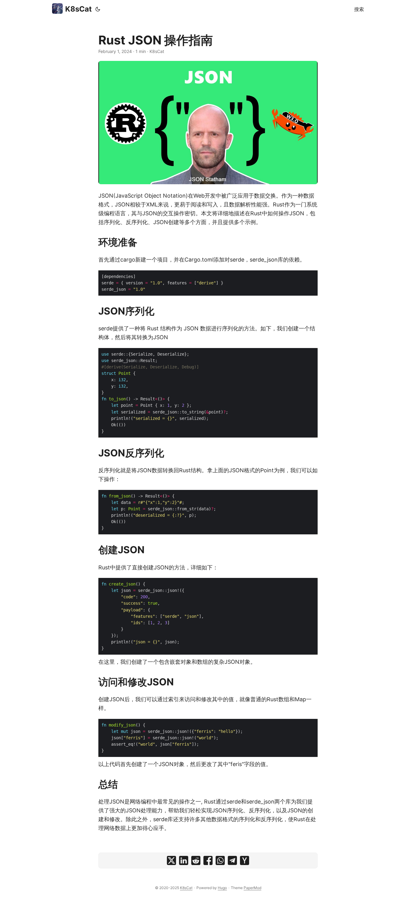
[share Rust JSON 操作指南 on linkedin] (183, 860)
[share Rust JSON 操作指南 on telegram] (232, 860)
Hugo (222, 887)
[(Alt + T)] (97, 9)
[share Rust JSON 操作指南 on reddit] (195, 860)
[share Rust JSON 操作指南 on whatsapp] (220, 860)
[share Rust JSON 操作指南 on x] (171, 860)
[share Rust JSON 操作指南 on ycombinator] (244, 860)
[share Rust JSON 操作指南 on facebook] (208, 860)
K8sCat (78, 9)
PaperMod (252, 887)
